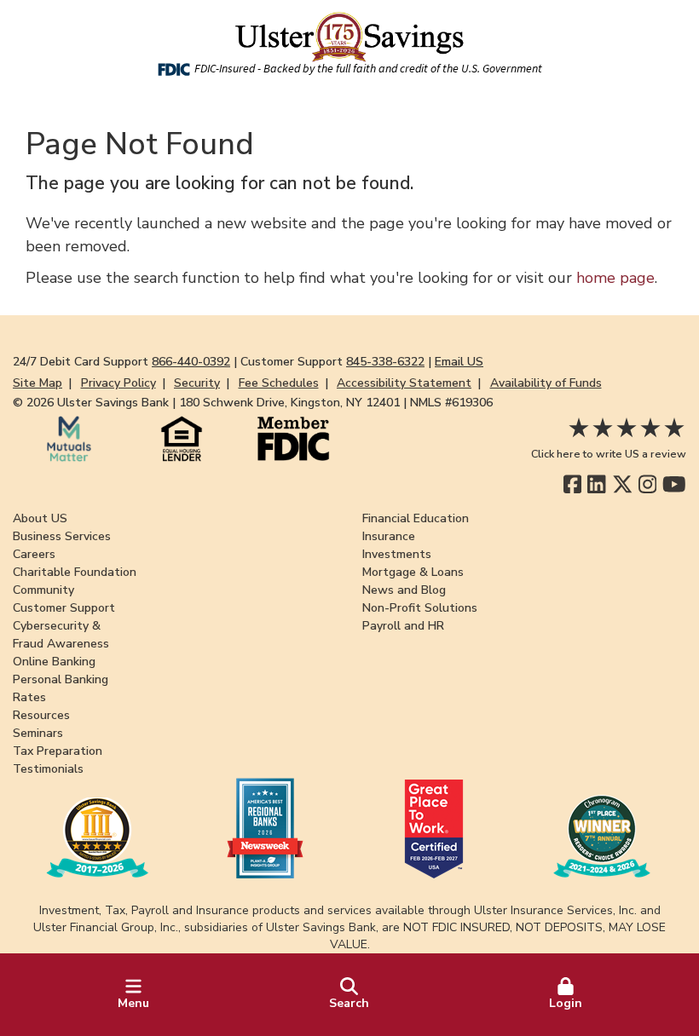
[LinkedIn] (596, 484)
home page (615, 278)
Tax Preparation (57, 751)
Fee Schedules (279, 383)
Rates (29, 697)
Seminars (38, 733)
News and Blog (404, 590)
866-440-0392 (191, 362)
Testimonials (48, 769)
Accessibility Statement (404, 383)
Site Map (37, 383)
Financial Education (415, 518)
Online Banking (54, 661)
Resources (41, 715)
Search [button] (349, 1003)
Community (43, 590)
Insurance (388, 536)
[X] (622, 484)
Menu (133, 1003)
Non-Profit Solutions (419, 608)
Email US (459, 362)
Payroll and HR (403, 626)
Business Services (62, 536)
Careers (34, 554)
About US (40, 518)
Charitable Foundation (74, 572)
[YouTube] (674, 484)
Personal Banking (60, 679)
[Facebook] (572, 484)
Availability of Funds (546, 383)
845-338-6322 (385, 362)
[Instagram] (647, 484)
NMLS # (451, 402)
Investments (396, 554)
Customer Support (64, 608)
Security (197, 383)
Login (565, 1003)
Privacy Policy (118, 383)
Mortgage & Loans (413, 572)
